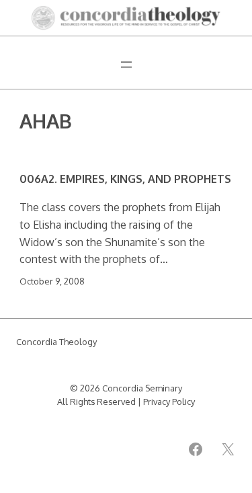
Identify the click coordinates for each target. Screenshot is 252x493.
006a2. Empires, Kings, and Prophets (125, 178)
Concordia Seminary (142, 388)
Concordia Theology (56, 341)
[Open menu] (126, 64)
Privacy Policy (169, 401)
